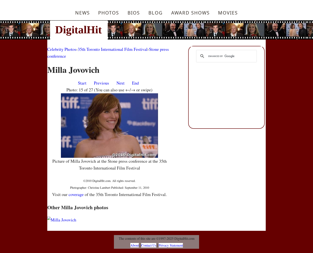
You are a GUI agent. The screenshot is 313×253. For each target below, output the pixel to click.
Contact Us (148, 245)
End (135, 83)
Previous (101, 83)
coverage (76, 194)
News (82, 12)
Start (82, 83)
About (134, 245)
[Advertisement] (185, 29)
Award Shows (190, 12)
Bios (134, 12)
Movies (228, 12)
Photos (108, 12)
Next (120, 83)
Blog (155, 12)
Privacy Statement (171, 245)
